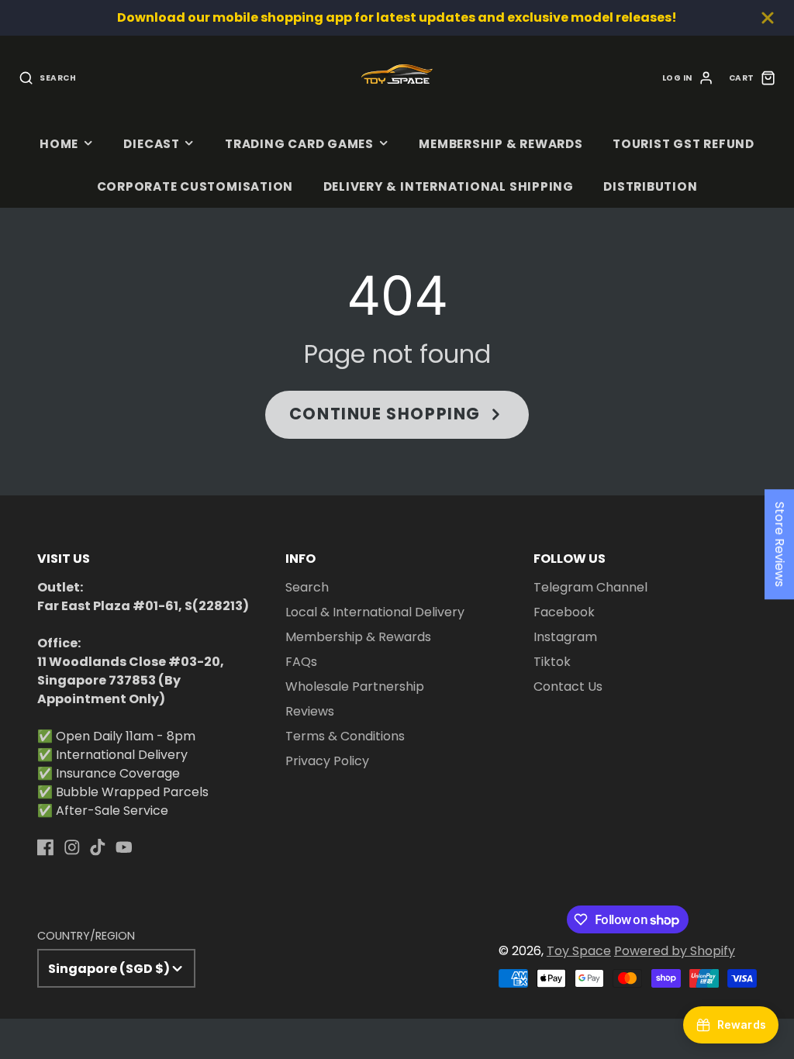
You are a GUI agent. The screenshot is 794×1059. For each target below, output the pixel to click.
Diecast (151, 144)
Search (307, 587)
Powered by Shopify (674, 951)
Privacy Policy (327, 761)
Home (59, 144)
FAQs (301, 662)
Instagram (565, 637)
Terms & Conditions (345, 736)
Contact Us (567, 686)
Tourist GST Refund (683, 144)
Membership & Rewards (500, 144)
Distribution (650, 186)
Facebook (564, 612)
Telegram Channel (590, 587)
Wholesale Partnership (354, 686)
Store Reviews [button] (780, 544)
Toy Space (579, 951)
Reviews (309, 711)
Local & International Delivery (374, 612)
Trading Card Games (299, 144)
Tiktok (552, 662)
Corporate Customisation (195, 186)
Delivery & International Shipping (448, 186)
